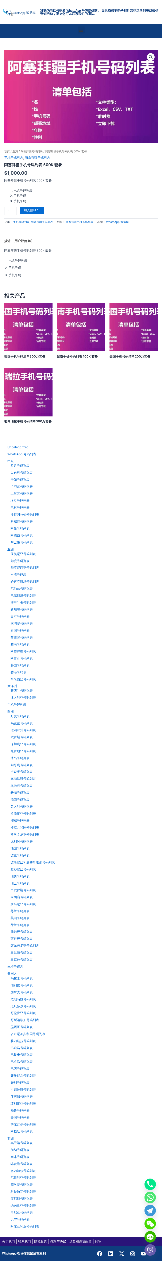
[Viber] (150, 1250)
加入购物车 (32, 210)
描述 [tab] (7, 241)
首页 (7, 151)
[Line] (150, 1237)
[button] (81, 29)
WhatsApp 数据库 (117, 222)
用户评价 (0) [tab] (23, 241)
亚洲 (15, 151)
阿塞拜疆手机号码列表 (79, 222)
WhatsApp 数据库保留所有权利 (24, 1253)
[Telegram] (150, 1210)
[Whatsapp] (150, 1197)
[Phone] (150, 1184)
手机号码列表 (13, 158)
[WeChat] (150, 1223)
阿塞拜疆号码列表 (32, 151)
